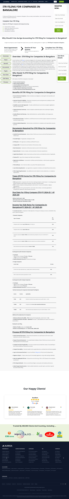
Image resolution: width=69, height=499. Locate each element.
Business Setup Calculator (6, 468)
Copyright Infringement (5, 457)
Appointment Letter (21, 477)
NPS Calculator (59, 468)
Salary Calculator (14, 468)
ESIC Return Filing (44, 460)
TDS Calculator (27, 468)
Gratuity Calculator (21, 468)
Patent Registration (5, 459)
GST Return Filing (44, 454)
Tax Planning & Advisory (45, 462)
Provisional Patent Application (6, 462)
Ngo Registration (17, 459)
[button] (63, 458)
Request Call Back (59, 30)
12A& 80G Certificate (58, 462)
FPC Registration (17, 460)
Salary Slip (15, 477)
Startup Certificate (58, 460)
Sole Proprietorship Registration (20, 457)
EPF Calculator (41, 470)
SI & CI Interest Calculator (35, 468)
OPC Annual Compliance (32, 454)
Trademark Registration (5, 451)
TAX (29, 1)
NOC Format (27, 477)
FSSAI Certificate (57, 454)
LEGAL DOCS (35, 1)
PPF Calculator (53, 470)
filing (23, 60)
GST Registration (44, 451)
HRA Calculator (53, 468)
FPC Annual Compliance (32, 457)
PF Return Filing (44, 459)
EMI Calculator (22, 470)
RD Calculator (48, 468)
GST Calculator (47, 470)
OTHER (46, 1)
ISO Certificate (57, 451)
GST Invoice (11, 477)
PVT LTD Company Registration (20, 451)
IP (31, 1)
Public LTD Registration (18, 462)
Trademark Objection (5, 454)
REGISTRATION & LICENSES (22, 1)
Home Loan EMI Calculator (6, 470)
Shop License (57, 459)
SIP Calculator (28, 470)
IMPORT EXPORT (41, 1)
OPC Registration (18, 454)
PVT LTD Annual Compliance (33, 451)
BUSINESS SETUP (14, 1)
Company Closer (31, 462)
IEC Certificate (57, 457)
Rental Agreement (5, 477)
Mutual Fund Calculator (15, 470)
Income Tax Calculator (34, 470)
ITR (22, 64)
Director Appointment (32, 460)
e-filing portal (37, 352)
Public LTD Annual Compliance (33, 459)
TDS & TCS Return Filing (45, 457)
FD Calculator (42, 468)
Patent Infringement (5, 460)
